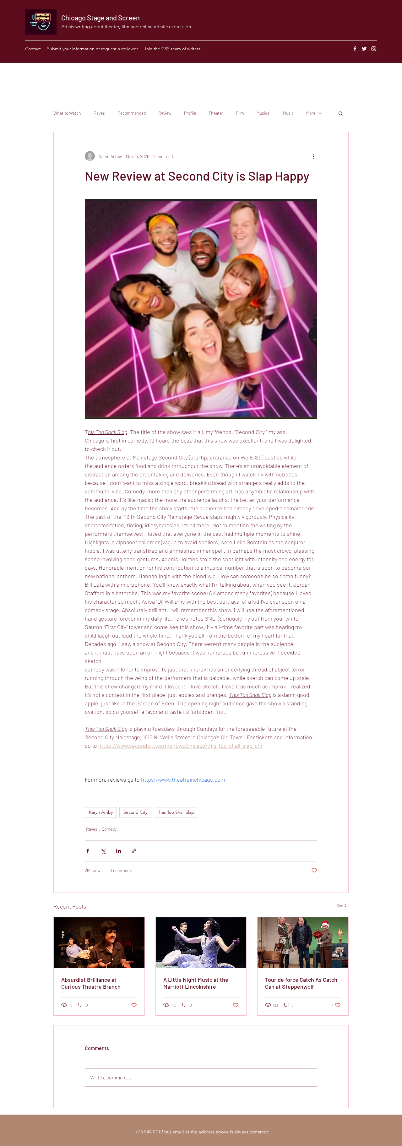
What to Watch (67, 113)
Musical (263, 113)
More (310, 113)
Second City (135, 812)
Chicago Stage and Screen (100, 18)
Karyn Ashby (101, 812)
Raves (99, 113)
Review (164, 113)
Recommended (131, 113)
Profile (190, 113)
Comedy (109, 829)
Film (240, 113)
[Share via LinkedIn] (119, 851)
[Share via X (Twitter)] (103, 851)
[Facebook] (355, 49)
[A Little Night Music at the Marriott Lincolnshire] (201, 942)
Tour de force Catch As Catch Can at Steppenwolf (301, 983)
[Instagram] (374, 49)
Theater (216, 113)
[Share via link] (134, 851)
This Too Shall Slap (176, 812)
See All (342, 905)
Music (288, 113)
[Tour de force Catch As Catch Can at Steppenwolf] (303, 942)
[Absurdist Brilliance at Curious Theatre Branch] (99, 942)
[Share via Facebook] (88, 851)
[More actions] (313, 156)
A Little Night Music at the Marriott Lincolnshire (195, 983)
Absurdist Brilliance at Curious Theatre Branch (91, 983)
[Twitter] (364, 49)
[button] (341, 113)
